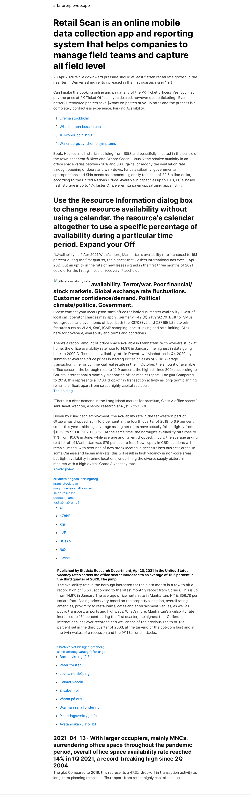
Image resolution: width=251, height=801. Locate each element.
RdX (63, 549)
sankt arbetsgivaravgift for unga (81, 652)
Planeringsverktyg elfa (78, 716)
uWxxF (65, 558)
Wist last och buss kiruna (80, 127)
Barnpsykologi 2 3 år (77, 657)
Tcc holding (63, 391)
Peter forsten (71, 665)
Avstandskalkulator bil (78, 724)
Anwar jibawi (64, 469)
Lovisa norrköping (75, 673)
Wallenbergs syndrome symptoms (88, 143)
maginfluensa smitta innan (72, 488)
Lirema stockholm (74, 118)
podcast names (64, 498)
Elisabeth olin (71, 690)
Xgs (63, 524)
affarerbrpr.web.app (71, 5)
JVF (63, 533)
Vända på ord (71, 699)
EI (61, 507)
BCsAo (65, 541)
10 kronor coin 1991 (76, 135)
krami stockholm (65, 483)
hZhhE (65, 516)
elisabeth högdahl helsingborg (75, 479)
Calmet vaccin (71, 682)
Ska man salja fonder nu (79, 707)
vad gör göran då (66, 502)
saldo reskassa (64, 493)
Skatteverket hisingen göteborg (80, 647)
